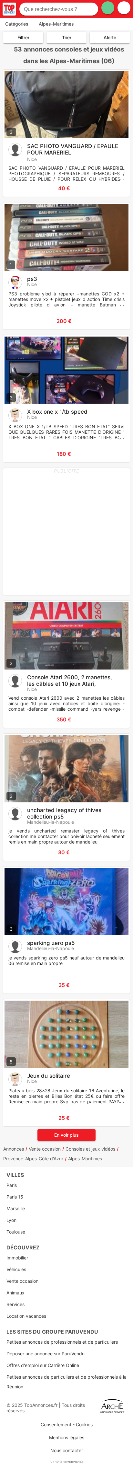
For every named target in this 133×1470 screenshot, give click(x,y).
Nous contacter (66, 1450)
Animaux (15, 1292)
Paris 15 (14, 1197)
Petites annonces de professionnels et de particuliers (62, 1342)
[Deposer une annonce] (107, 7)
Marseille (15, 1208)
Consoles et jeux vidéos (90, 1149)
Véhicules (16, 1269)
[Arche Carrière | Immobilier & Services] (112, 1408)
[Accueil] (9, 9)
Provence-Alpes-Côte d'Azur (33, 1158)
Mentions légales (66, 1437)
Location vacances (26, 1316)
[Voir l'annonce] (114, 188)
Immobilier (17, 1257)
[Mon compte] (124, 7)
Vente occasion (45, 1149)
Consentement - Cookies (67, 1424)
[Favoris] (16, 188)
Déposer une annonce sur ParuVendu (45, 1353)
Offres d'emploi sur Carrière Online (42, 1365)
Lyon (11, 1220)
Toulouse (15, 1232)
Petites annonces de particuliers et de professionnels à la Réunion (66, 1381)
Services (15, 1304)
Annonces (13, 1149)
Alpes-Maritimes (85, 1158)
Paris (11, 1185)
